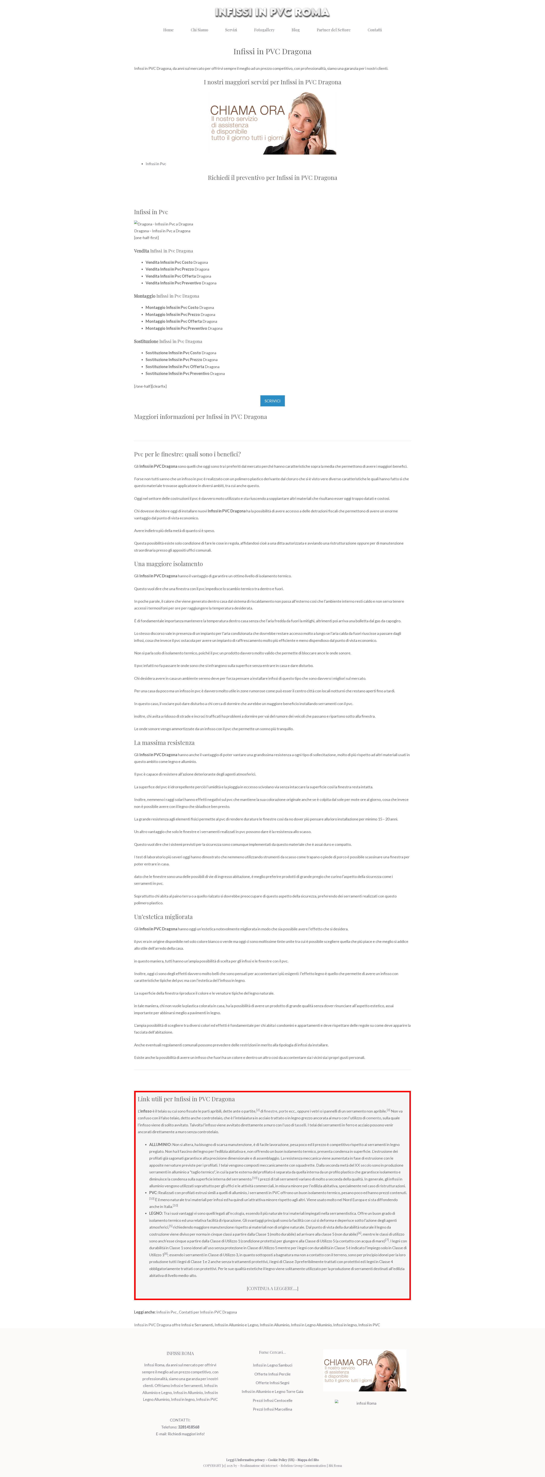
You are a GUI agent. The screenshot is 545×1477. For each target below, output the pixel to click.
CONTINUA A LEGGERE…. (272, 1288)
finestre (270, 1111)
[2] (258, 1110)
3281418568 (188, 1427)
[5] (170, 1226)
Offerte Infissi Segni (272, 1382)
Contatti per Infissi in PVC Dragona (208, 1312)
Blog (296, 29)
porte (283, 1111)
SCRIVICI (273, 401)
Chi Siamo (199, 29)
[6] (359, 1233)
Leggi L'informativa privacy (245, 1460)
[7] (387, 1240)
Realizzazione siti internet (259, 1465)
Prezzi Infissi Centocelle (273, 1400)
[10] (254, 1178)
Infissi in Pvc (156, 163)
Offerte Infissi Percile (272, 1374)
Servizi (231, 29)
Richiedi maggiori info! (186, 1433)
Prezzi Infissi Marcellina (272, 1409)
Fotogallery (264, 29)
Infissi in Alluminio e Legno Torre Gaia (272, 1391)
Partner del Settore (334, 29)
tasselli (300, 1125)
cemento (373, 1118)
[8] (166, 1253)
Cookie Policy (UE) (281, 1460)
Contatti (375, 29)
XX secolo (363, 1165)
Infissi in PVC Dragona (152, 1324)
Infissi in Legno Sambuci (272, 1365)
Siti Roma (335, 1465)
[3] (388, 1110)
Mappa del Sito (308, 1460)
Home (168, 29)
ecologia (237, 1213)
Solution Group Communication (303, 1465)
